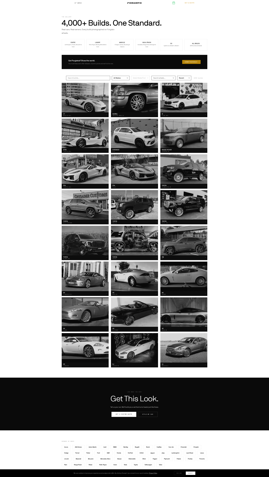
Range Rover (78, 465)
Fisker (88, 453)
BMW (115, 447)
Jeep (163, 453)
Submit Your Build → (191, 62)
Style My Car (147, 414)
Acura (66, 447)
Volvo (160, 465)
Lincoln (66, 459)
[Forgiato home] (134, 3)
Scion (115, 465)
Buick (148, 447)
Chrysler (196, 447)
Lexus (202, 453)
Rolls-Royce (103, 465)
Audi (105, 447)
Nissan (119, 459)
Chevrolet (184, 447)
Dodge (66, 453)
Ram (65, 465)
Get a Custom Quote (124, 414)
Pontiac (190, 459)
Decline (179, 473)
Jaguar (152, 453)
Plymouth (167, 459)
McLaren (91, 459)
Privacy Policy (153, 473)
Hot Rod (130, 453)
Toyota (136, 465)
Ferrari (77, 453)
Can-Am (171, 447)
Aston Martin (93, 447)
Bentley (125, 447)
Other (144, 459)
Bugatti (137, 447)
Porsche (202, 459)
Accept (190, 473)
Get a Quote (190, 3)
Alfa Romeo (78, 447)
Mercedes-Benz (105, 459)
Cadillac (159, 447)
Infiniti (141, 453)
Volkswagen (148, 465)
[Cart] (173, 3)
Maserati (78, 459)
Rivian (90, 465)
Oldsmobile (132, 459)
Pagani (155, 459)
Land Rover (189, 453)
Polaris (179, 459)
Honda (119, 453)
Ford (98, 453)
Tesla (125, 465)
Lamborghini (175, 453)
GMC (108, 453)
